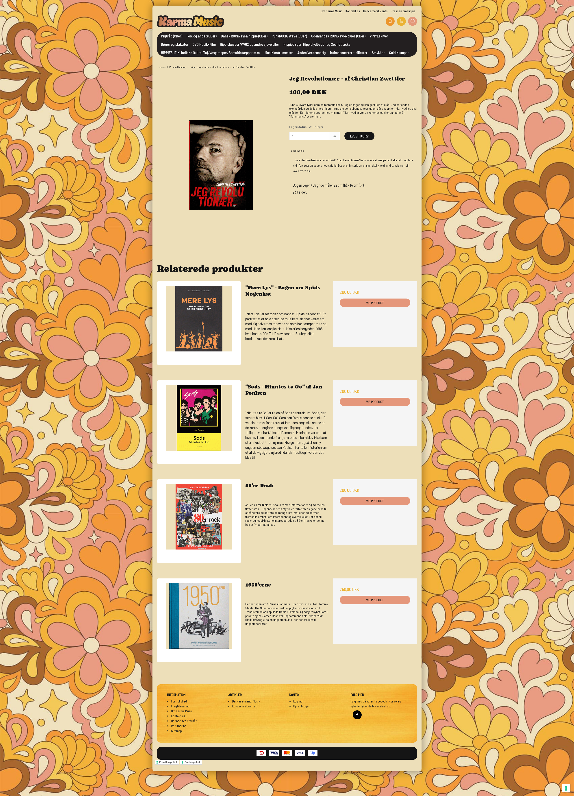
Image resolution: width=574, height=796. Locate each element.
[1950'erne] (199, 620)
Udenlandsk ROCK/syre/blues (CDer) (338, 36)
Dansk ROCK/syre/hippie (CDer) (244, 36)
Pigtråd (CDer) (171, 36)
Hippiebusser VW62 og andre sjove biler (249, 44)
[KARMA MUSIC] (190, 21)
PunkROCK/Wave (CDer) (289, 36)
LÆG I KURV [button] (359, 135)
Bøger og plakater (174, 44)
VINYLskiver (379, 36)
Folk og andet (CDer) (202, 36)
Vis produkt (375, 303)
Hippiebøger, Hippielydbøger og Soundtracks (316, 44)
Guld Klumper (399, 52)
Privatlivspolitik (168, 762)
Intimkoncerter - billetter (348, 52)
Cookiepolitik (192, 762)
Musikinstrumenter (279, 52)
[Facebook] (357, 714)
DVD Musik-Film (204, 44)
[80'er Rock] (199, 521)
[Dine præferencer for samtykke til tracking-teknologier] (566, 788)
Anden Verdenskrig (311, 52)
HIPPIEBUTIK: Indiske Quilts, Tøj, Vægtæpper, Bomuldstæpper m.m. (211, 52)
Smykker (378, 52)
